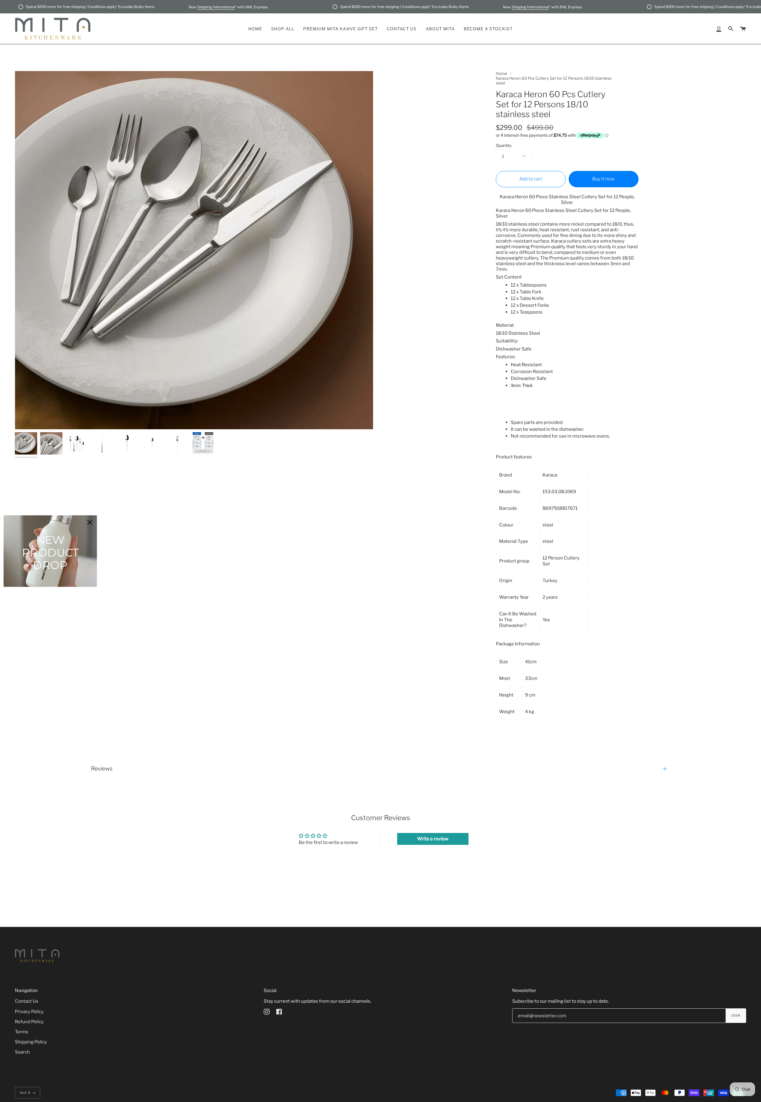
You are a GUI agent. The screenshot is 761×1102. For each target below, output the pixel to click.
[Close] (90, 522)
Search (22, 1052)
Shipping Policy (31, 1042)
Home (501, 73)
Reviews (102, 768)
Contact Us (26, 1001)
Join (735, 1015)
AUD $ (25, 1092)
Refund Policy (29, 1021)
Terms (21, 1032)
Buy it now (603, 179)
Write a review (433, 839)
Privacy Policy (29, 1011)
